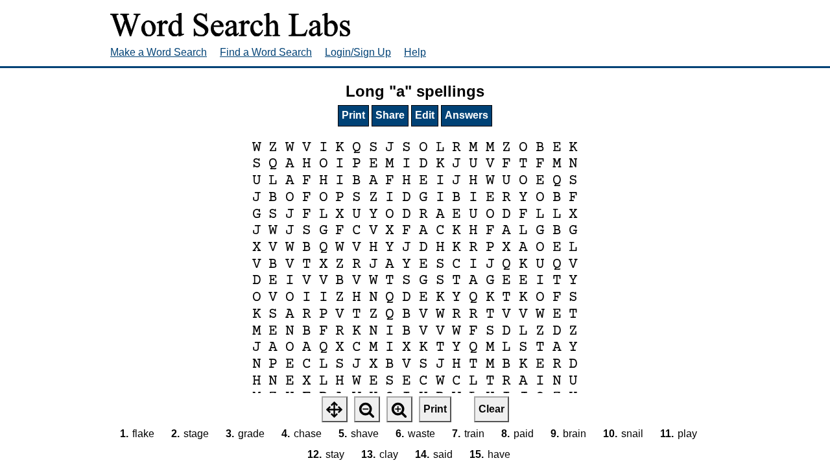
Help (415, 52)
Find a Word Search (266, 52)
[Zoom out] (367, 409)
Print (353, 115)
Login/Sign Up (358, 52)
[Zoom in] (399, 409)
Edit (424, 115)
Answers (466, 115)
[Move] (335, 409)
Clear (491, 408)
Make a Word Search (158, 52)
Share (390, 115)
